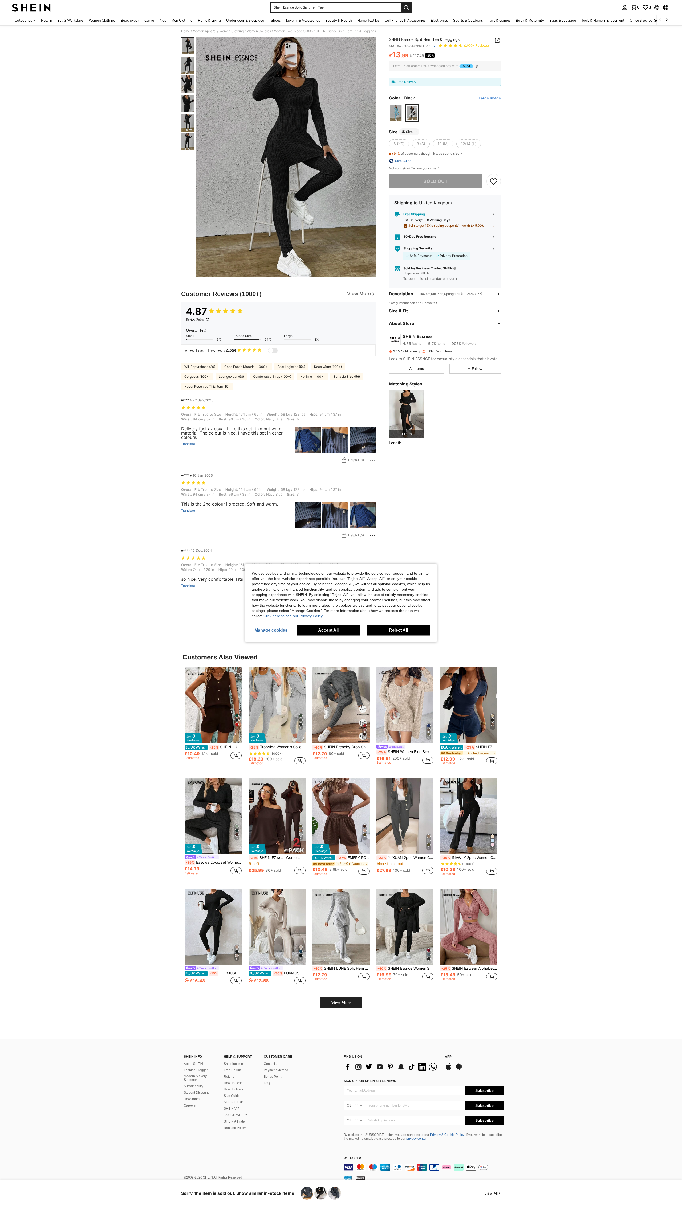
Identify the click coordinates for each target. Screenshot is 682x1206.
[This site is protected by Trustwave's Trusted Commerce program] (348, 1178)
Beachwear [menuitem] (130, 20)
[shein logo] (31, 7)
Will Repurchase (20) (199, 367)
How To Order (234, 1083)
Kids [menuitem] (162, 20)
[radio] (396, 113)
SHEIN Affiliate (234, 1121)
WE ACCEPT (353, 1158)
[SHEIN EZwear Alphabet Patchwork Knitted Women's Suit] (468, 927)
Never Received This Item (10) (206, 386)
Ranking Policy (235, 1128)
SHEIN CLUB (233, 1102)
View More (341, 1002)
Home (185, 31)
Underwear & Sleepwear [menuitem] (246, 20)
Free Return (232, 1070)
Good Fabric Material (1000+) (246, 367)
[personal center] (625, 7)
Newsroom (192, 1099)
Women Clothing (232, 31)
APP (448, 1056)
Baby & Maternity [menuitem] (530, 20)
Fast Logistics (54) (291, 367)
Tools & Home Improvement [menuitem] (602, 20)
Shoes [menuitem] (276, 20)
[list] (392, 1067)
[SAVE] (493, 181)
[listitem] (406, 413)
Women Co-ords (259, 31)
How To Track (233, 1089)
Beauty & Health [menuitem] (338, 20)
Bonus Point (272, 1076)
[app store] (448, 1069)
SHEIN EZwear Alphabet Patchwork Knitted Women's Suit (469, 968)
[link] (635, 7)
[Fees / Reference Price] (410, 56)
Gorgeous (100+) (197, 377)
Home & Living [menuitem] (209, 20)
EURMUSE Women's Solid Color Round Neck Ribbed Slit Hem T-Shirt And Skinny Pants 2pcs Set (213, 973)
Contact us (271, 1064)
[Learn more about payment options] (476, 66)
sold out (435, 181)
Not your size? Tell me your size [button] (413, 168)
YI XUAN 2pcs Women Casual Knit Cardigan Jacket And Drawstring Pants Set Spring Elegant (405, 857)
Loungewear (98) (231, 377)
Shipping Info (233, 1064)
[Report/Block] (372, 460)
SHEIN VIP (231, 1109)
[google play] (458, 1069)
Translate (188, 444)
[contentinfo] (424, 1167)
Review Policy (195, 319)
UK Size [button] (407, 132)
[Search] (406, 7)
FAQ (267, 1083)
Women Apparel (204, 31)
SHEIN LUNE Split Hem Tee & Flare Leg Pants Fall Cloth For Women (342, 968)
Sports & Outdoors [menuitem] (468, 20)
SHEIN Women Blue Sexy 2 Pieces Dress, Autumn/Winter (405, 752)
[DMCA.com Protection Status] (360, 1178)
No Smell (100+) (312, 377)
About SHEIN (193, 1064)
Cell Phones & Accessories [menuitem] (405, 20)
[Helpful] (344, 460)
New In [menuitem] (46, 20)
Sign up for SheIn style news (370, 1081)
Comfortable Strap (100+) (272, 377)
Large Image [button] (490, 98)
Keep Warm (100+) (328, 367)
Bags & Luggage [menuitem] (562, 20)
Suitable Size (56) (347, 377)
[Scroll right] (666, 20)
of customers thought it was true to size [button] (426, 154)
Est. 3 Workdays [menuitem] (70, 20)
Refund (229, 1076)
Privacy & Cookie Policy (447, 1135)
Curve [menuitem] (149, 20)
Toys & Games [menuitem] (499, 20)
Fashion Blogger (196, 1070)
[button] (656, 7)
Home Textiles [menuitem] (368, 20)
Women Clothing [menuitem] (102, 20)
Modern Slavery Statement (195, 1078)
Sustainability (193, 1086)
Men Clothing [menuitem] (182, 20)
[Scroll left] (660, 20)
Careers (190, 1105)
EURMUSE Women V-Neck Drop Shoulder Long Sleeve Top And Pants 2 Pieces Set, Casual (277, 973)
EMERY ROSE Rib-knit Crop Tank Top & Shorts (341, 857)
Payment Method (276, 1070)
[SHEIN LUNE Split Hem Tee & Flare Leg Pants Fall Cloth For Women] (341, 927)
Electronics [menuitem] (439, 20)
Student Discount (196, 1092)
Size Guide (232, 1096)
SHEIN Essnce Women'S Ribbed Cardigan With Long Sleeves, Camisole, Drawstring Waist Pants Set (405, 968)
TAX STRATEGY (235, 1115)
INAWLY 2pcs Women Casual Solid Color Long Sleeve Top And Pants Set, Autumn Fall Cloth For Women (469, 857)
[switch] (273, 350)
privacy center (416, 1138)
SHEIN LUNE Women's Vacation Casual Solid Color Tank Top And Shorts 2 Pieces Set (213, 747)
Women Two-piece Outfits (293, 31)
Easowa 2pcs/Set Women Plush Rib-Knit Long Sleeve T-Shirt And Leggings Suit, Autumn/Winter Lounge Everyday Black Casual (214, 862)
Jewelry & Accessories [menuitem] (303, 20)
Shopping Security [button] (417, 248)
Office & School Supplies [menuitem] (649, 20)
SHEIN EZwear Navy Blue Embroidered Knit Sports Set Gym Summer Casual (469, 747)
